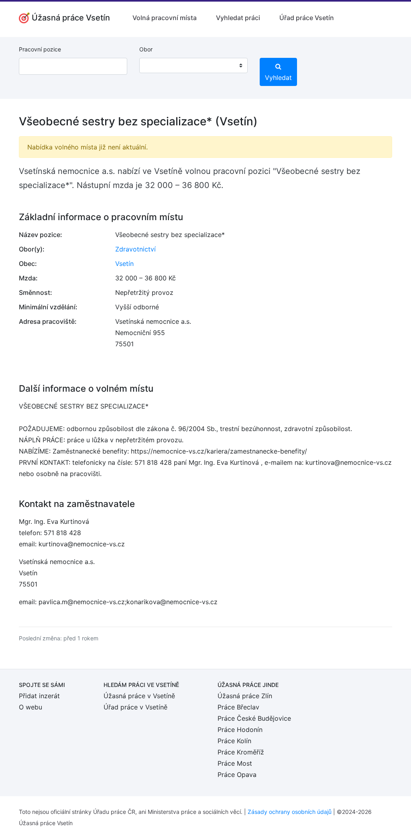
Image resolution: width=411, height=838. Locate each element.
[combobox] (193, 65)
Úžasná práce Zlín (245, 696)
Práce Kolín (234, 741)
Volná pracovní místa (164, 18)
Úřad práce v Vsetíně (135, 707)
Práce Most (235, 763)
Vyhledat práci (238, 18)
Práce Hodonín (240, 730)
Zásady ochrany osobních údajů (290, 811)
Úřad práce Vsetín (306, 18)
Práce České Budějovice (254, 718)
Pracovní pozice (40, 49)
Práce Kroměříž (241, 752)
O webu (30, 707)
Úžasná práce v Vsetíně (139, 696)
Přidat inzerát (39, 696)
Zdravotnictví (135, 249)
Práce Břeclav (238, 707)
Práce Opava (237, 775)
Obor (146, 49)
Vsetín (124, 264)
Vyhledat (278, 78)
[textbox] (156, 65)
